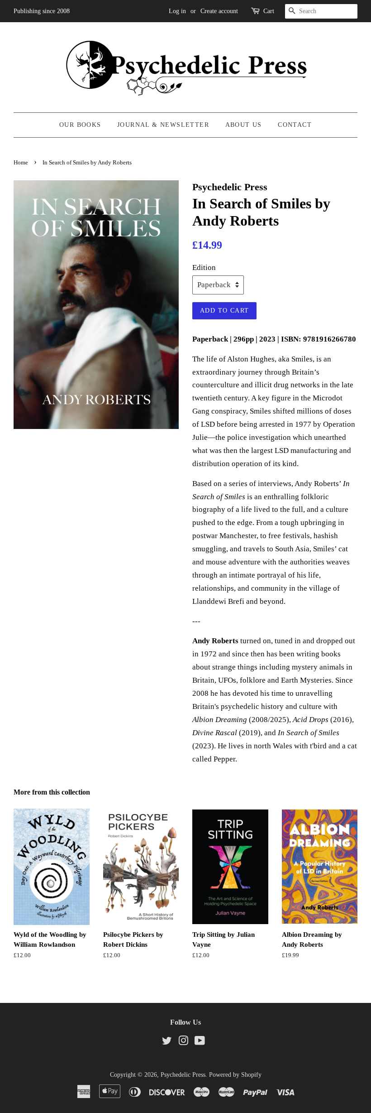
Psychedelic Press (183, 1074)
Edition (204, 267)
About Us (243, 124)
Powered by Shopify (235, 1074)
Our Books (80, 124)
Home (21, 162)
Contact (295, 124)
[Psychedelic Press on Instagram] (183, 1042)
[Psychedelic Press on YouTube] (200, 1042)
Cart (268, 11)
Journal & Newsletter (163, 124)
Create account (219, 11)
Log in (177, 11)
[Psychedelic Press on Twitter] (167, 1042)
